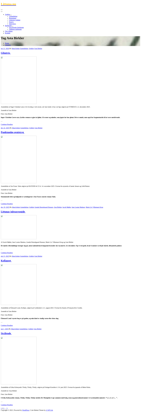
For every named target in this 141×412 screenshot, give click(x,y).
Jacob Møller (66, 207)
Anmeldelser (13, 16)
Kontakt (7, 33)
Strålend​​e (6, 333)
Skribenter (8, 26)
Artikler (7, 14)
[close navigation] (1, 11)
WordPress (25, 410)
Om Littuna (8, 31)
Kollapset (6, 260)
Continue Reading (7, 124)
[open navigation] (1, 9)
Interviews (12, 24)
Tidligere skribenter (15, 29)
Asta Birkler (38, 48)
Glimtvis (8, 45)
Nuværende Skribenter (16, 27)
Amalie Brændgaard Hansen (43, 207)
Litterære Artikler (14, 20)
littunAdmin (16, 48)
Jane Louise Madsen (78, 207)
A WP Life (49, 410)
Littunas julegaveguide (13, 211)
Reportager (12, 18)
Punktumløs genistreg (12, 132)
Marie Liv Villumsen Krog (94, 207)
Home (7, 43)
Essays (11, 22)
